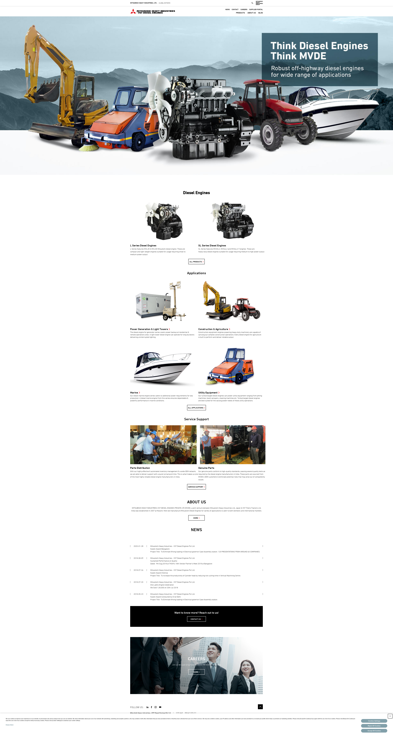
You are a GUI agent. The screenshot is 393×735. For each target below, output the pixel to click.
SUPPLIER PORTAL (256, 9)
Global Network (150, 3)
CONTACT (235, 9)
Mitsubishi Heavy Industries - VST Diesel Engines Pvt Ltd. (150, 713)
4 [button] (207, 177)
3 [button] (200, 177)
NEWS (227, 9)
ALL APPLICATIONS (195, 408)
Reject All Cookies (374, 726)
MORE (195, 518)
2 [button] (193, 177)
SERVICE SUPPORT (195, 487)
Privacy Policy (10, 724)
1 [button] (186, 177)
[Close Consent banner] (390, 716)
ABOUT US (251, 13)
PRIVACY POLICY (190, 713)
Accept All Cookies (374, 731)
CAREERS (244, 9)
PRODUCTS (240, 13)
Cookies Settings (374, 721)
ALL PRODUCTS (195, 262)
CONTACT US (196, 619)
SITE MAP (179, 713)
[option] (196, 98)
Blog (260, 13)
